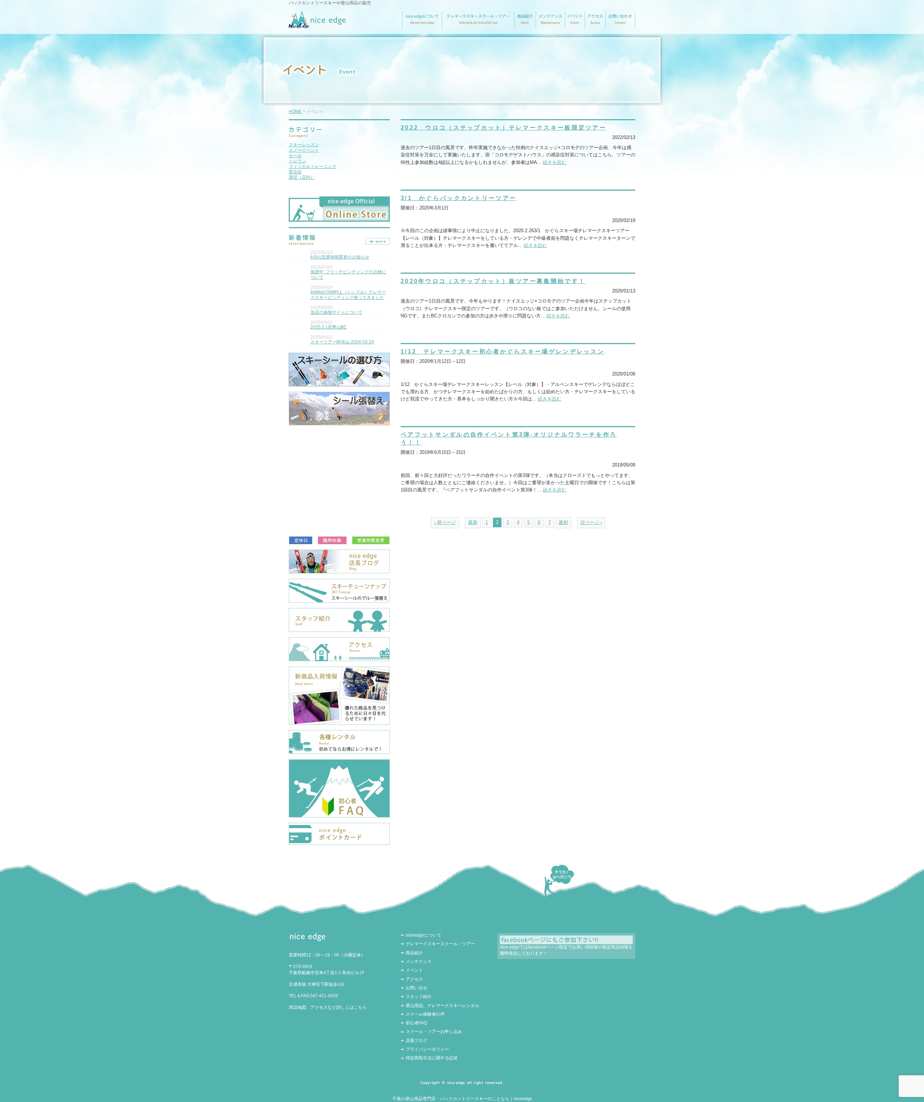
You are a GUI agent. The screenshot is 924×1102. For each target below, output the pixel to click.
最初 (563, 522)
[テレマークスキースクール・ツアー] (478, 25)
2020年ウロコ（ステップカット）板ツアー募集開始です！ (493, 281)
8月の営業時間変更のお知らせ (339, 257)
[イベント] (575, 25)
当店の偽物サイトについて (336, 312)
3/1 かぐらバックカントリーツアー (459, 198)
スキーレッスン (304, 145)
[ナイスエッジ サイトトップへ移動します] (317, 25)
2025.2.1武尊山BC (328, 327)
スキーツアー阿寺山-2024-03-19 (342, 342)
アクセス (414, 979)
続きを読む (554, 162)
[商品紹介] (525, 25)
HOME (295, 111)
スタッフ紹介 (419, 996)
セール (295, 155)
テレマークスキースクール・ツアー (440, 943)
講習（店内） (302, 177)
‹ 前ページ (445, 522)
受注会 (295, 172)
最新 (473, 522)
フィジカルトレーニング (312, 166)
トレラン (297, 161)
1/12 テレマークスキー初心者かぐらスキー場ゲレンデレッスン (503, 351)
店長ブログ (416, 1040)
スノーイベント (304, 150)
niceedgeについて (423, 935)
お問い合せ (416, 987)
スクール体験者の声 (425, 1014)
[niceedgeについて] (422, 25)
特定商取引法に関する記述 (432, 1057)
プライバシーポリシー (427, 1049)
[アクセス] (595, 25)
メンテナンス (419, 961)
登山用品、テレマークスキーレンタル (442, 1005)
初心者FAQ (416, 1022)
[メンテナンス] (550, 25)
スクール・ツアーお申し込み (434, 1031)
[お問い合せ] (620, 25)
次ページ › (591, 522)
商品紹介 (414, 952)
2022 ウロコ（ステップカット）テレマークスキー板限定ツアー (503, 127)
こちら (360, 1007)
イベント (414, 970)
